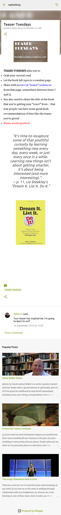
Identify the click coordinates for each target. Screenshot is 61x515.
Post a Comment (14, 332)
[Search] (57, 4)
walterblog (14, 4)
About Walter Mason (12, 378)
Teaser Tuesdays (13, 290)
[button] (5, 34)
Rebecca (18, 314)
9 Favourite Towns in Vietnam (16, 428)
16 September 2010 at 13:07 (28, 325)
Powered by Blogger (32, 510)
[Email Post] (5, 287)
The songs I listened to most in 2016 (19, 479)
